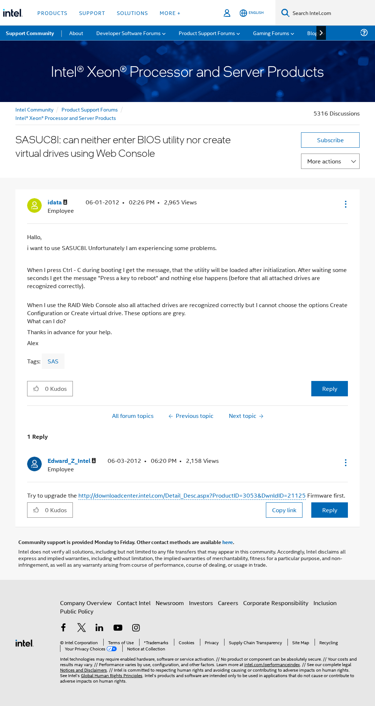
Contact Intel (134, 603)
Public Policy (76, 611)
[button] (345, 204)
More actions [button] (324, 161)
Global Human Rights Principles (111, 675)
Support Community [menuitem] (30, 33)
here (227, 542)
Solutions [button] (132, 12)
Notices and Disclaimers (83, 669)
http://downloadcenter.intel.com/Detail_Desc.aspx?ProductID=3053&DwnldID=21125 (192, 495)
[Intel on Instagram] (136, 628)
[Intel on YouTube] (118, 628)
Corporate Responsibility (275, 603)
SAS (53, 361)
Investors (201, 603)
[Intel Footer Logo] (24, 642)
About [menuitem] (76, 33)
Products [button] (52, 12)
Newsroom (170, 603)
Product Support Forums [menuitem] (207, 33)
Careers (228, 603)
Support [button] (92, 12)
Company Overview (86, 603)
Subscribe (330, 140)
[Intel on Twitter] (81, 628)
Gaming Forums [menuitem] (271, 33)
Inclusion (325, 603)
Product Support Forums (90, 109)
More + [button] (170, 12)
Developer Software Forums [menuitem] (128, 33)
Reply (329, 388)
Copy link (284, 510)
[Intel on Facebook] (63, 628)
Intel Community (34, 109)
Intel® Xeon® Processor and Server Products (65, 117)
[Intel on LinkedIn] (99, 628)
